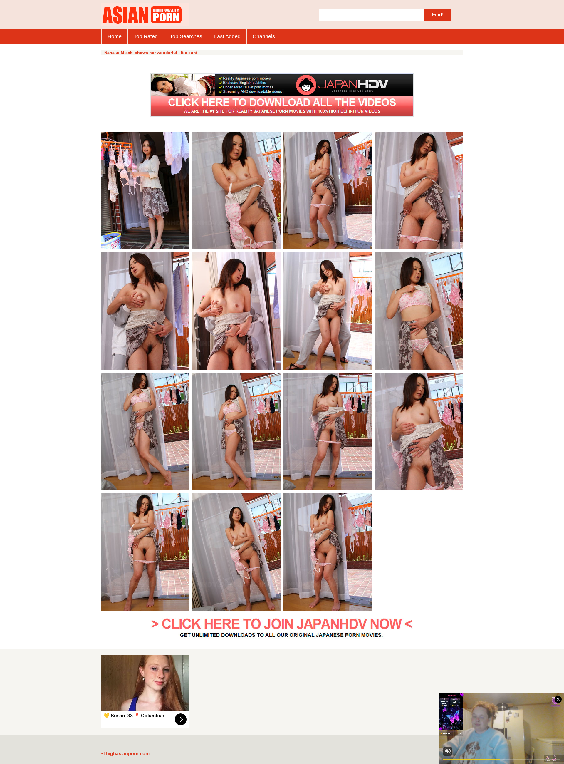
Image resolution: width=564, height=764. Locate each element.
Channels (264, 36)
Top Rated (146, 36)
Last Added (227, 36)
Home (115, 36)
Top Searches (186, 36)
